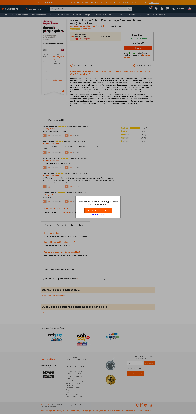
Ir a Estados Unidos (98, 210)
